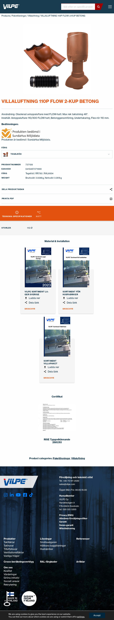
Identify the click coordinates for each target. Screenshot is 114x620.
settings (80, 617)
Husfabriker (46, 549)
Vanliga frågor (11, 555)
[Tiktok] (31, 495)
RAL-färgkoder (48, 561)
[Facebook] (25, 495)
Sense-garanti (66, 525)
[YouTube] (18, 495)
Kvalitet (8, 570)
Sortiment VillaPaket (50, 362)
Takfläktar (9, 542)
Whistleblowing (67, 528)
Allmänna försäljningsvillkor (73, 518)
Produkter (10, 538)
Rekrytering (10, 584)
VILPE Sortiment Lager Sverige (37, 292)
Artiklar (80, 561)
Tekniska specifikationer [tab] (17, 216)
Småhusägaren (48, 542)
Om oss (8, 567)
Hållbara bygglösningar (53, 545)
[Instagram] (6, 495)
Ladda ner (34, 298)
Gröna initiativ (11, 577)
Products (5, 15)
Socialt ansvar (11, 581)
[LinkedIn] (12, 495)
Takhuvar (9, 545)
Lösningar (46, 538)
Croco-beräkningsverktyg (19, 561)
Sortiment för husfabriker (71, 292)
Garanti (63, 521)
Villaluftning (33, 15)
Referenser (83, 538)
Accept (97, 615)
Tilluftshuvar (10, 549)
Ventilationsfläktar (14, 552)
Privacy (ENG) (66, 515)
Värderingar (10, 574)
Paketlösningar (19, 15)
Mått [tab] (39, 216)
